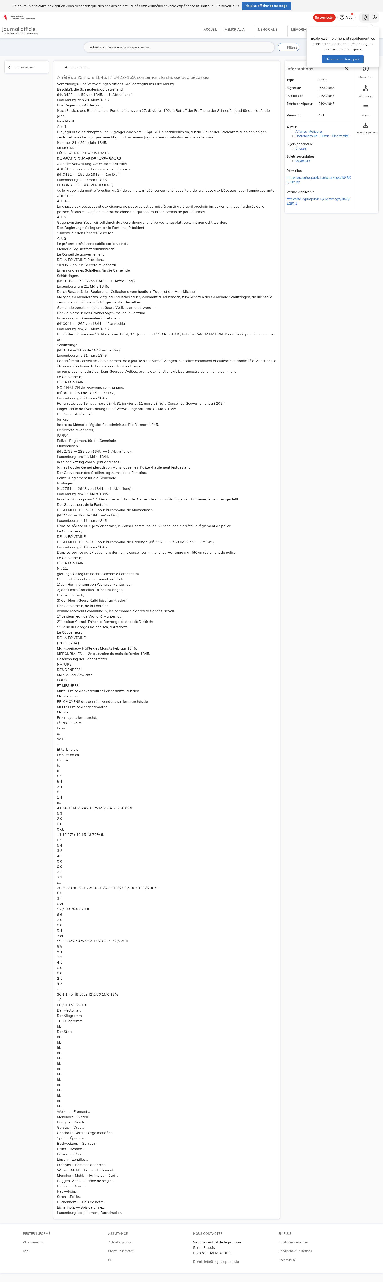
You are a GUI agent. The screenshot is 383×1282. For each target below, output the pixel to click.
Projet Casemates (121, 1251)
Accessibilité (287, 1260)
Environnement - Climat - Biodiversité (322, 136)
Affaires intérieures (309, 132)
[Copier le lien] (307, 171)
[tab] (365, 72)
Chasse (300, 148)
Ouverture (302, 161)
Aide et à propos (120, 1242)
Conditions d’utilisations (295, 1251)
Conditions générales (293, 1242)
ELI (110, 1260)
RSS (26, 1251)
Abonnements (33, 1242)
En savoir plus (227, 6)
